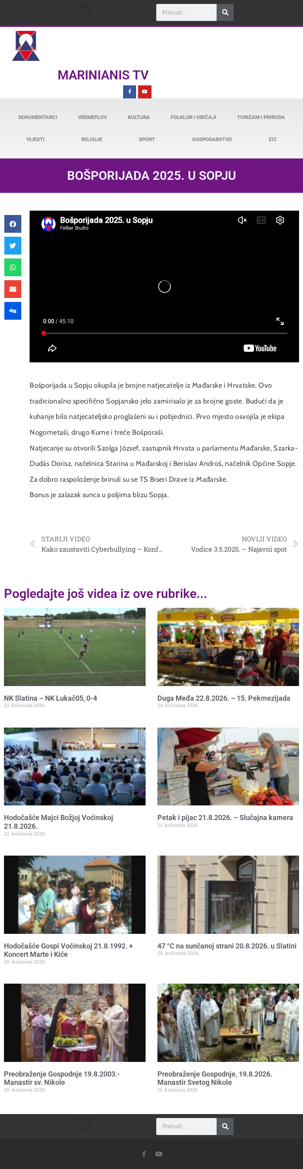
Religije (91, 139)
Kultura (139, 117)
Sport (147, 139)
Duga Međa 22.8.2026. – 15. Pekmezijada (223, 698)
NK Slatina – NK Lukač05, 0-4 (50, 698)
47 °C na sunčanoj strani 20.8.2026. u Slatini (227, 946)
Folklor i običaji (193, 117)
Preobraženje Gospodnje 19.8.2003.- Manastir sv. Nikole (62, 1078)
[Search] (225, 12)
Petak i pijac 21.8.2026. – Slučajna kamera (225, 817)
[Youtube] (145, 92)
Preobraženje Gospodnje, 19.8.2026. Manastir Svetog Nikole (214, 1078)
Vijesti (35, 139)
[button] (84, 10)
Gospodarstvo (212, 139)
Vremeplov (92, 117)
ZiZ (273, 139)
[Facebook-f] (130, 92)
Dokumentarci (38, 117)
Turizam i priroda (261, 117)
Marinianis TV (103, 75)
